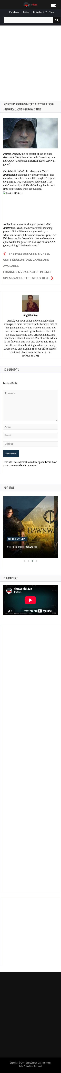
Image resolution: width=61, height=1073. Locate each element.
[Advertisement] (30, 59)
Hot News (9, 488)
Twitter (26, 12)
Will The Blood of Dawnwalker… (23, 547)
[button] (24, 561)
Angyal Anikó (30, 315)
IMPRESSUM (30, 355)
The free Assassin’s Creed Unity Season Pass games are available (26, 259)
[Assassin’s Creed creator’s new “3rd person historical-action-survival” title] (30, 133)
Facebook (14, 12)
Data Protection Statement (30, 1066)
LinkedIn (37, 12)
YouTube (49, 12)
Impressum (46, 1062)
